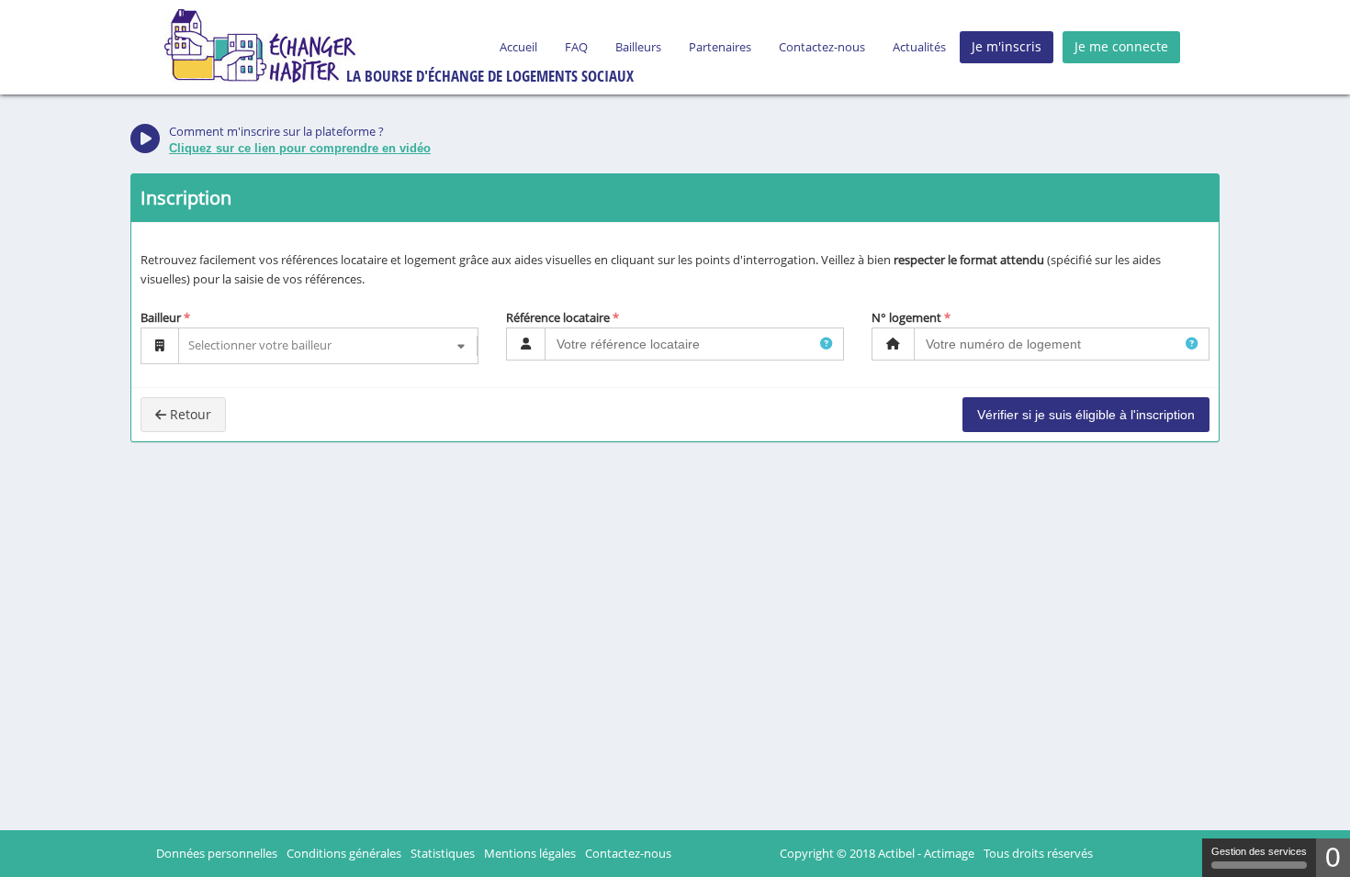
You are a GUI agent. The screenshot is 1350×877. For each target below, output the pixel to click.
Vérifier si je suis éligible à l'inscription (1086, 414)
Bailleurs (638, 47)
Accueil (518, 47)
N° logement (906, 317)
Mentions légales (530, 853)
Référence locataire (558, 317)
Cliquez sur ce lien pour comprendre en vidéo (300, 148)
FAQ (576, 47)
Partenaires (720, 47)
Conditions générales (344, 853)
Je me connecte (1121, 46)
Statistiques (443, 853)
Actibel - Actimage (926, 853)
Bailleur (161, 317)
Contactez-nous (822, 47)
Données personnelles (216, 853)
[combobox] (189, 345)
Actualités (919, 47)
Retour (190, 414)
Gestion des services (1259, 851)
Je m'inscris (1006, 46)
